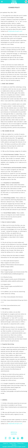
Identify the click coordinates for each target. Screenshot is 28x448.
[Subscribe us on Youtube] (18, 438)
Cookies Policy (12, 443)
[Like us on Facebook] (5, 438)
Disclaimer (14, 445)
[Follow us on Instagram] (9, 438)
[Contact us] (14, 438)
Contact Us (5, 443)
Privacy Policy (20, 443)
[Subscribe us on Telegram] (22, 438)
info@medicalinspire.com (15, 31)
